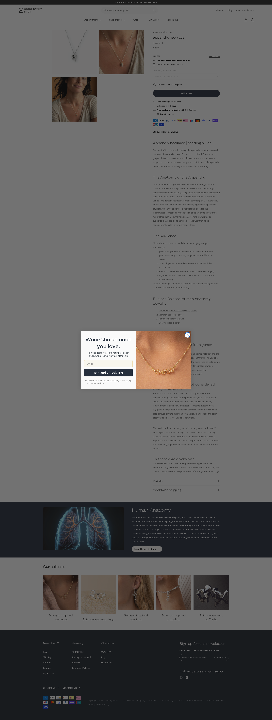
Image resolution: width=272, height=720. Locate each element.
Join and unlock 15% (108, 372)
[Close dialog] (187, 334)
